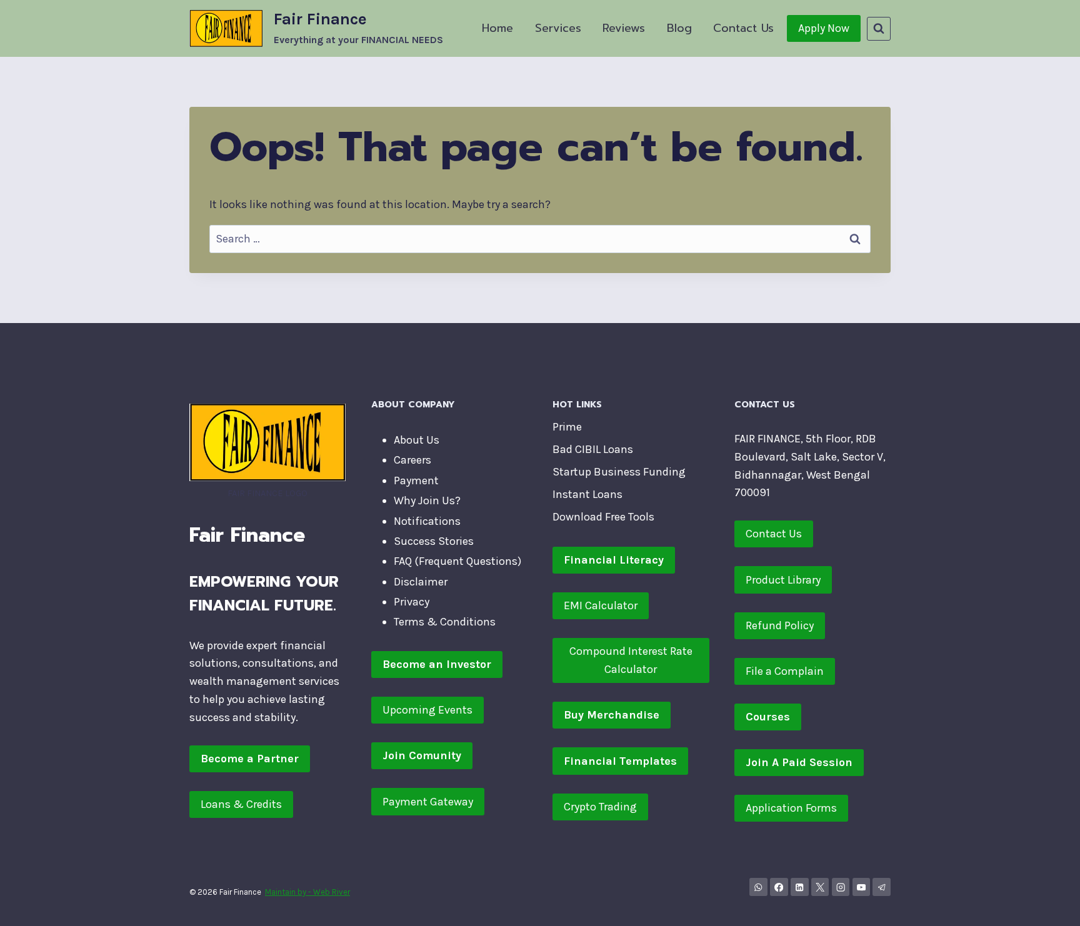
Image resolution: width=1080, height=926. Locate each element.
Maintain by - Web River (307, 892)
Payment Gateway (427, 802)
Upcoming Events (427, 710)
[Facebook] (779, 887)
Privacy (411, 602)
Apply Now (823, 28)
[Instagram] (841, 887)
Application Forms (791, 808)
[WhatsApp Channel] (758, 887)
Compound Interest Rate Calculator (630, 660)
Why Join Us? (427, 500)
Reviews (623, 28)
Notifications (427, 521)
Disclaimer (421, 582)
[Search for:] (540, 239)
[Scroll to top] (1051, 904)
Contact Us (743, 28)
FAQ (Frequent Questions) (457, 561)
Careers (412, 460)
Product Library (783, 580)
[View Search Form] (879, 29)
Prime (567, 427)
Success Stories (434, 541)
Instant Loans (587, 494)
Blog (679, 28)
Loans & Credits (241, 804)
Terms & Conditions (445, 622)
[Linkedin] (800, 887)
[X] (820, 887)
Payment (416, 480)
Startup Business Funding (619, 472)
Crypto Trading (600, 807)
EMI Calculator (601, 605)
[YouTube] (861, 887)
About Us (416, 440)
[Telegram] (881, 887)
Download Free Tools (603, 517)
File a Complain (785, 671)
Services (558, 28)
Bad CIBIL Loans (592, 449)
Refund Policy (780, 625)
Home (497, 28)
